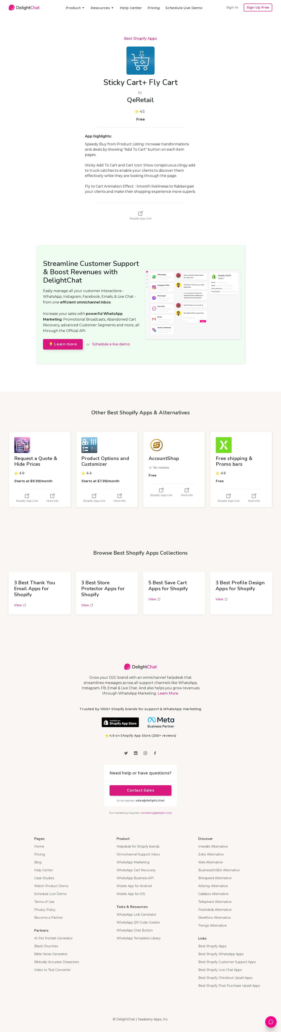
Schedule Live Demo (184, 8)
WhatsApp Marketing (133, 862)
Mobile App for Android (134, 886)
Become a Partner (48, 918)
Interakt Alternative (213, 846)
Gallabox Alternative (213, 894)
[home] (24, 7)
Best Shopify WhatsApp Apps (220, 954)
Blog (37, 862)
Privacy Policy (45, 910)
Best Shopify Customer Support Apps (227, 962)
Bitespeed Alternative (215, 878)
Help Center (131, 8)
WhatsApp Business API (135, 878)
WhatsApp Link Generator (136, 915)
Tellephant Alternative (215, 902)
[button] (75, 8)
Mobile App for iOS (131, 894)
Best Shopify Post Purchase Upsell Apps (229, 986)
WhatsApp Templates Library (139, 938)
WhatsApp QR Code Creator (138, 922)
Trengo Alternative (212, 925)
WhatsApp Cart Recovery (136, 870)
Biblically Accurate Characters (56, 962)
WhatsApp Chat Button (135, 930)
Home (39, 846)
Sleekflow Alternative (214, 918)
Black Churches (46, 946)
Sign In (232, 7)
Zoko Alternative (211, 854)
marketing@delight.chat (156, 812)
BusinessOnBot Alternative (219, 870)
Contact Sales (140, 790)
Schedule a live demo (111, 344)
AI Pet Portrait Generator (53, 938)
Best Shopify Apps (140, 38)
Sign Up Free (258, 7)
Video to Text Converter (52, 970)
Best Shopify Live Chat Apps (220, 970)
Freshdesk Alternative (215, 910)
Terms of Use (44, 902)
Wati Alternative (210, 862)
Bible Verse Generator (51, 954)
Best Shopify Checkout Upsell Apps (225, 978)
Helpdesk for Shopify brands (138, 846)
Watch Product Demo (51, 886)
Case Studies (44, 878)
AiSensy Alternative (213, 886)
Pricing (154, 8)
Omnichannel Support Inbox (138, 854)
